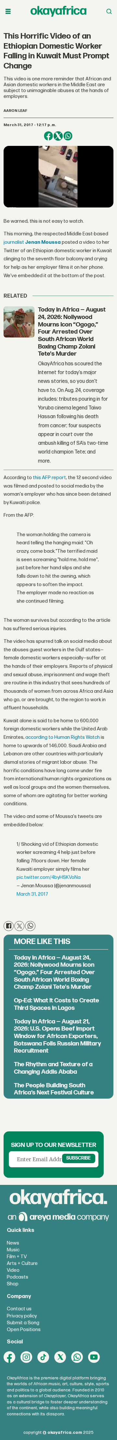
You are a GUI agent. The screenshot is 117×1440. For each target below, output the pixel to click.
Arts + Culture (22, 1263)
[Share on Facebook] (48, 135)
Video (13, 1270)
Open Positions (24, 1330)
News (13, 1243)
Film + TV (17, 1257)
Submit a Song (23, 1323)
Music (13, 1250)
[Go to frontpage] (58, 11)
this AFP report (49, 478)
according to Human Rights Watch (62, 737)
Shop (13, 1284)
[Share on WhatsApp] (67, 135)
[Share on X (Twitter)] (58, 135)
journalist (32, 242)
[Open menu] (8, 11)
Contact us (19, 1309)
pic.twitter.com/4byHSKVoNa (49, 877)
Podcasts (17, 1277)
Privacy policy (22, 1316)
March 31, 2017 (32, 894)
